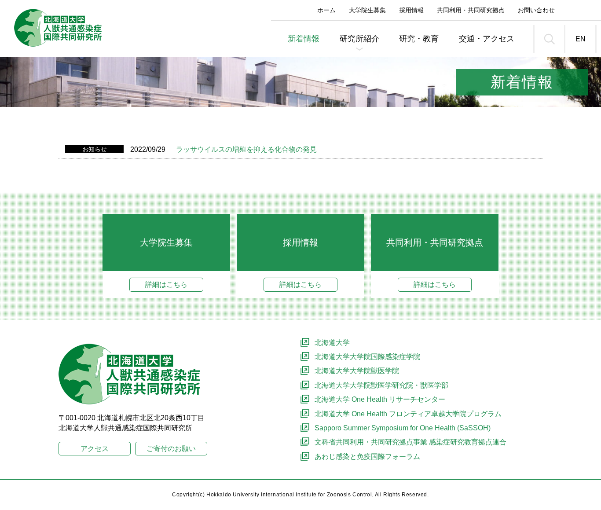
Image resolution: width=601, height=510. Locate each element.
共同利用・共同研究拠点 (471, 10)
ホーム (326, 10)
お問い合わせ (536, 10)
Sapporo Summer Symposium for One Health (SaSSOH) (403, 428)
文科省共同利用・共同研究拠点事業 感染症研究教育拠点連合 (410, 442)
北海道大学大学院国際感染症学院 (367, 356)
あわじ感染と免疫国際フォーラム (367, 456)
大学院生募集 (367, 10)
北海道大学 (332, 342)
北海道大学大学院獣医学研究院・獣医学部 (381, 385)
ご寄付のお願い (171, 448)
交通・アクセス (486, 38)
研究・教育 (419, 38)
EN (580, 39)
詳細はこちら (166, 284)
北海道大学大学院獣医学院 (357, 370)
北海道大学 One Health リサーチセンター (380, 399)
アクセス (95, 448)
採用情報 (411, 10)
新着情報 (303, 38)
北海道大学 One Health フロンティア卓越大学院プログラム (408, 414)
